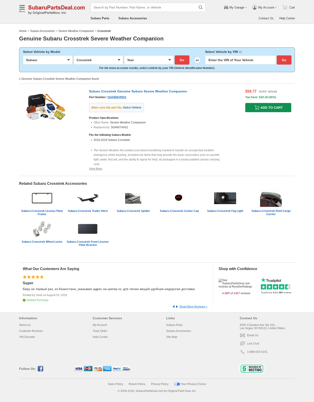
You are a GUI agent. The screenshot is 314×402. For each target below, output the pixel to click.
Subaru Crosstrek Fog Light (225, 211)
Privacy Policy (159, 384)
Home (23, 31)
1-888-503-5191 (257, 352)
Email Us (252, 335)
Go (182, 60)
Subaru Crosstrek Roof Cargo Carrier (271, 212)
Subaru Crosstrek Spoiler (133, 211)
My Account (100, 325)
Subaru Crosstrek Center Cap (179, 211)
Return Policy (137, 384)
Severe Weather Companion (76, 31)
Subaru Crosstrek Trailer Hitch (88, 211)
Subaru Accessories (132, 18)
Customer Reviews (31, 331)
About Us (25, 325)
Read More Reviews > (193, 306)
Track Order (100, 331)
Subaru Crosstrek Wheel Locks (42, 241)
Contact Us (266, 18)
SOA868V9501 (116, 97)
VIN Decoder (27, 337)
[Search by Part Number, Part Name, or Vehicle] (200, 7)
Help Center (287, 18)
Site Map (171, 337)
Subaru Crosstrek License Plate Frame (42, 212)
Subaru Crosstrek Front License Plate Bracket (88, 243)
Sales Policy (115, 384)
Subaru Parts (100, 18)
